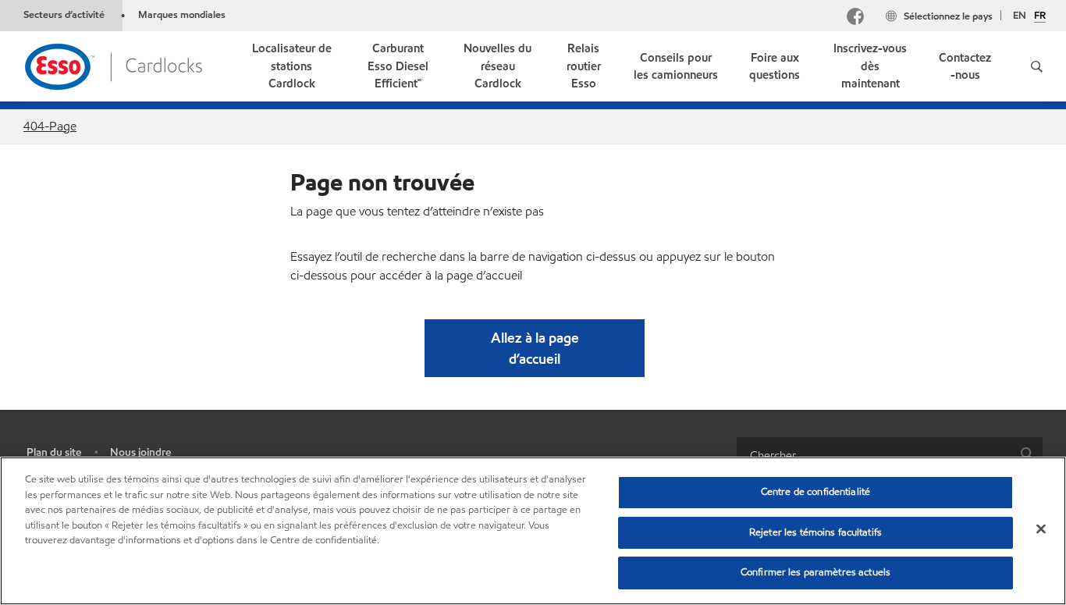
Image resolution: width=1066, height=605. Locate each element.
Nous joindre (140, 452)
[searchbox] (874, 454)
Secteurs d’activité (65, 15)
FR (1040, 16)
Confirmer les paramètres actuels (815, 572)
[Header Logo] (113, 65)
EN (1019, 16)
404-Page (49, 126)
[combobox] (890, 454)
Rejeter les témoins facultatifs (815, 532)
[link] (291, 66)
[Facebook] (855, 18)
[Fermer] (1041, 529)
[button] (1036, 66)
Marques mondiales (182, 15)
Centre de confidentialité (815, 492)
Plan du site (54, 452)
